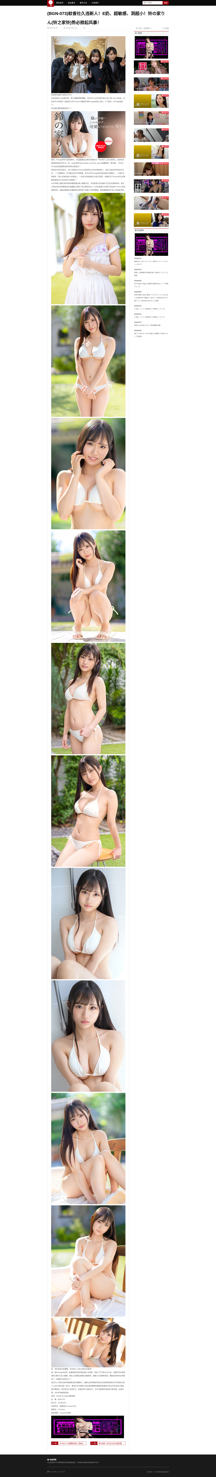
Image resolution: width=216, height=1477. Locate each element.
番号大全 (83, 3)
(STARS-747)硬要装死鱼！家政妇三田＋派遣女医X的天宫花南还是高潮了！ (72, 1443)
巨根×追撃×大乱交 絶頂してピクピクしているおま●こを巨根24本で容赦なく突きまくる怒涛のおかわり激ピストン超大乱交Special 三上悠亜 (151, 297)
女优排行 (95, 3)
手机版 (165, 28)
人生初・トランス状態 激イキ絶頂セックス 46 (149, 309)
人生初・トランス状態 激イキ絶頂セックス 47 (149, 317)
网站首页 (59, 3)
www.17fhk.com (71, 28)
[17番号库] (50, 3)
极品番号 (71, 3)
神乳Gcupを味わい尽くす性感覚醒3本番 (147, 325)
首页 (140, 28)
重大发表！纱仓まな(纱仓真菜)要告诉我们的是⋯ (112, 1443)
